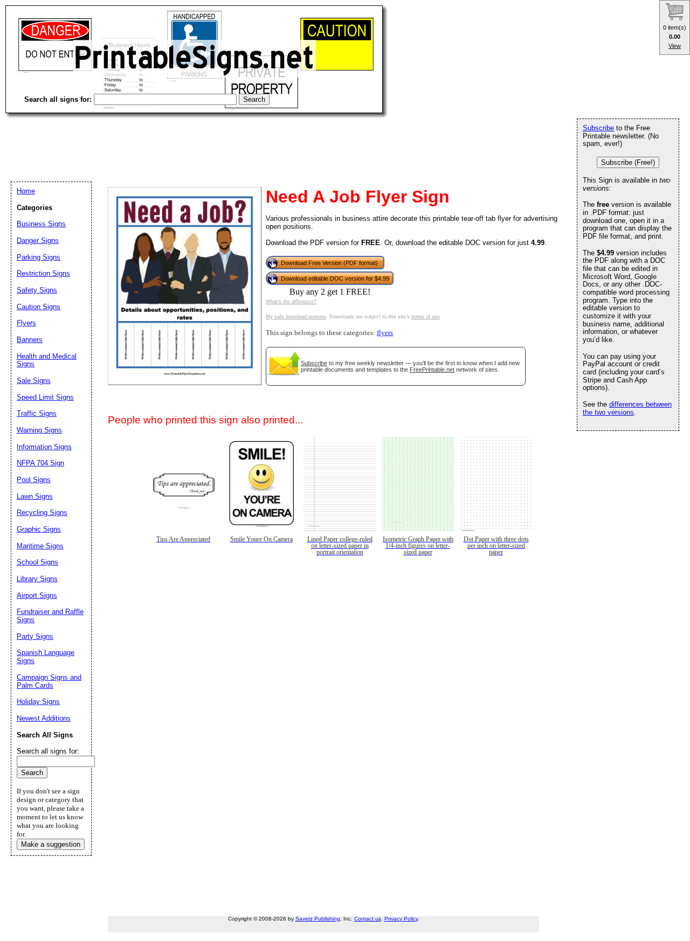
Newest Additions (44, 718)
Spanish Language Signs (45, 657)
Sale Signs (34, 381)
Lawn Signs (35, 496)
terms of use (425, 316)
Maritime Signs (40, 546)
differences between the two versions (627, 408)
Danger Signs (38, 240)
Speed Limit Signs (45, 397)
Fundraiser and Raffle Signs (50, 616)
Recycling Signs (42, 512)
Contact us (367, 919)
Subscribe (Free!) (628, 162)
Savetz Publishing (317, 919)
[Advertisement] (201, 140)
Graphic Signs (39, 529)
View (674, 46)
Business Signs (41, 224)
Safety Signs (37, 290)
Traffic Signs (37, 413)
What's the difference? (291, 301)
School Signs (37, 562)
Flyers (26, 323)
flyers (385, 333)
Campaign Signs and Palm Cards (49, 681)
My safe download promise (296, 316)
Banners (30, 340)
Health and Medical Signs (47, 360)
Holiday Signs (38, 702)
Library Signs (37, 579)
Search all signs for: (48, 751)
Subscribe (314, 363)
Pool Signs (34, 480)
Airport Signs (37, 595)
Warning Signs (39, 430)
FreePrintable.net (432, 369)
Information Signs (44, 447)
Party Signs (35, 636)
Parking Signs (38, 257)
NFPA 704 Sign (40, 463)
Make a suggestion (50, 844)
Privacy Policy (401, 919)
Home (26, 191)
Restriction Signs (43, 273)
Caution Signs (38, 307)
